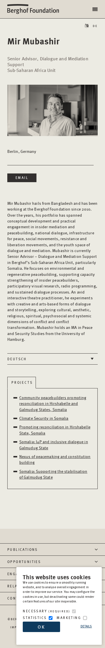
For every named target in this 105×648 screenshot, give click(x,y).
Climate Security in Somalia (44, 418)
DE (95, 26)
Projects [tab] (22, 382)
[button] (95, 9)
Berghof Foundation (35, 9)
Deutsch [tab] (17, 358)
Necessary (46, 611)
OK (41, 626)
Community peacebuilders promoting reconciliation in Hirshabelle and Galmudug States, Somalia (52, 403)
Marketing (69, 617)
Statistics (35, 617)
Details (86, 626)
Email (21, 177)
